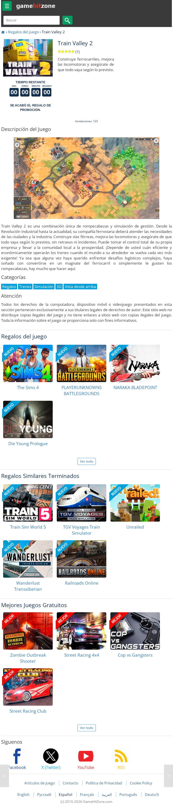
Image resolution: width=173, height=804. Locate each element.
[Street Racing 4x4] (81, 631)
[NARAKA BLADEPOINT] (135, 363)
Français (87, 794)
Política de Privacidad (104, 783)
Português (128, 794)
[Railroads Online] (81, 559)
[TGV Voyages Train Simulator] (81, 503)
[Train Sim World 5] (28, 503)
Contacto (70, 783)
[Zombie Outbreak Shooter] (28, 631)
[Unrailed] (135, 503)
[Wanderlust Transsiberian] (28, 559)
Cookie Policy (141, 783)
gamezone (35, 5)
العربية (107, 794)
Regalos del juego (23, 31)
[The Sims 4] (28, 363)
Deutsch (152, 794)
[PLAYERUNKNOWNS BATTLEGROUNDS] (81, 363)
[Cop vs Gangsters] (135, 631)
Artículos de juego (39, 783)
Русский (44, 794)
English (23, 794)
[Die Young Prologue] (28, 419)
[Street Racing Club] (28, 687)
